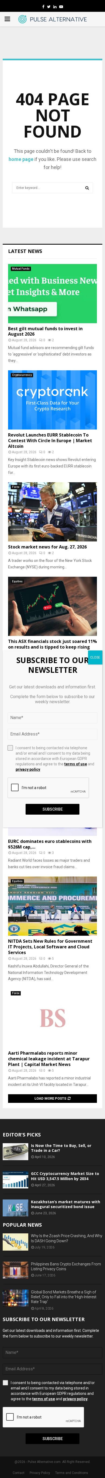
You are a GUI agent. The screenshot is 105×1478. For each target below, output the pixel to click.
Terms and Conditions (71, 1473)
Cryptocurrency (22, 375)
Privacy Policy (40, 1473)
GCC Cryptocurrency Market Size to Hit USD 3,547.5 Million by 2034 (65, 1176)
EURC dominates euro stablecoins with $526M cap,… (50, 844)
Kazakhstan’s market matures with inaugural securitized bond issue (65, 1204)
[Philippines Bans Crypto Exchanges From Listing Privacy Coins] (15, 1270)
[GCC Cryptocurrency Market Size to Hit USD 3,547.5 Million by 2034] (15, 1179)
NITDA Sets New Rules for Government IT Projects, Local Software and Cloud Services (50, 946)
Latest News (25, 251)
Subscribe (53, 1439)
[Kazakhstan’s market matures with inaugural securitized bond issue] (15, 1207)
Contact (18, 1473)
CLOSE (95, 657)
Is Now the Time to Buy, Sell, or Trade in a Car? (61, 1148)
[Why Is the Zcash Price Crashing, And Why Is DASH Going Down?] (15, 1241)
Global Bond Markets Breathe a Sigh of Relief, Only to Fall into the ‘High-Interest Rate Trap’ (63, 1297)
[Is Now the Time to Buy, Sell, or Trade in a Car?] (15, 1151)
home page (21, 159)
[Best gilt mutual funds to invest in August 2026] (52, 293)
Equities (17, 581)
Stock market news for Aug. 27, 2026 (47, 547)
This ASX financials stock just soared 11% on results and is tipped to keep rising (52, 644)
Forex (15, 486)
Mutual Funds (21, 268)
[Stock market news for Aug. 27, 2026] (52, 511)
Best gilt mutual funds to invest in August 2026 (45, 331)
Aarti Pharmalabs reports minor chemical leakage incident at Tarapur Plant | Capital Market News (49, 1058)
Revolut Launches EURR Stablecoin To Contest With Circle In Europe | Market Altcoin (50, 440)
